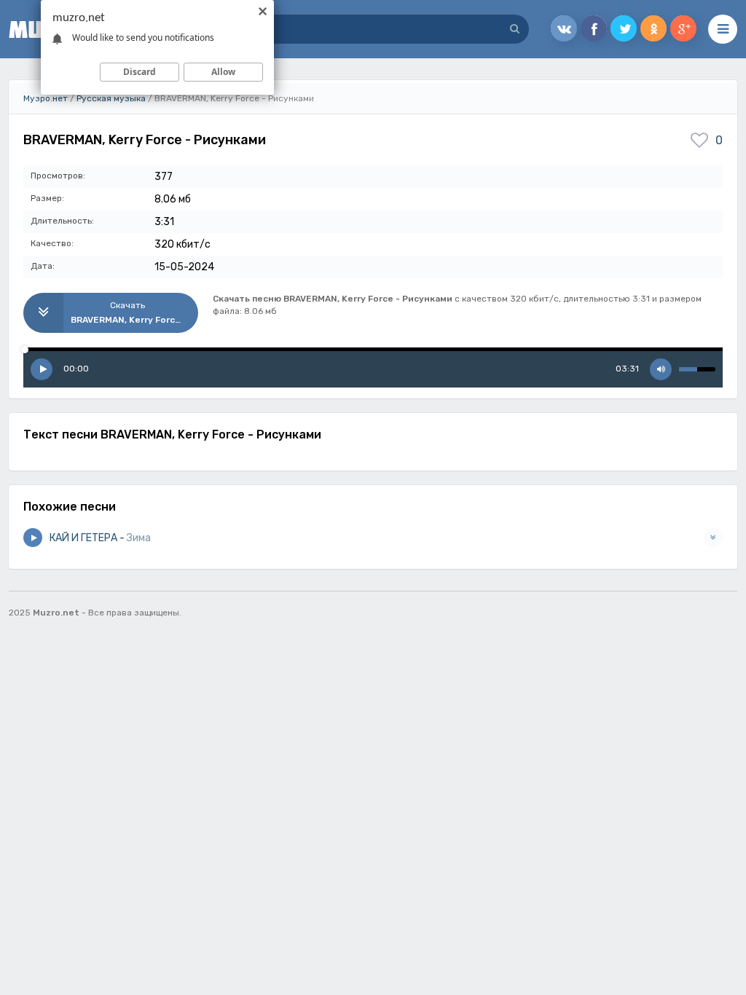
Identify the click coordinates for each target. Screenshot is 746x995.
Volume (661, 369)
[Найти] (514, 29)
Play (41, 369)
